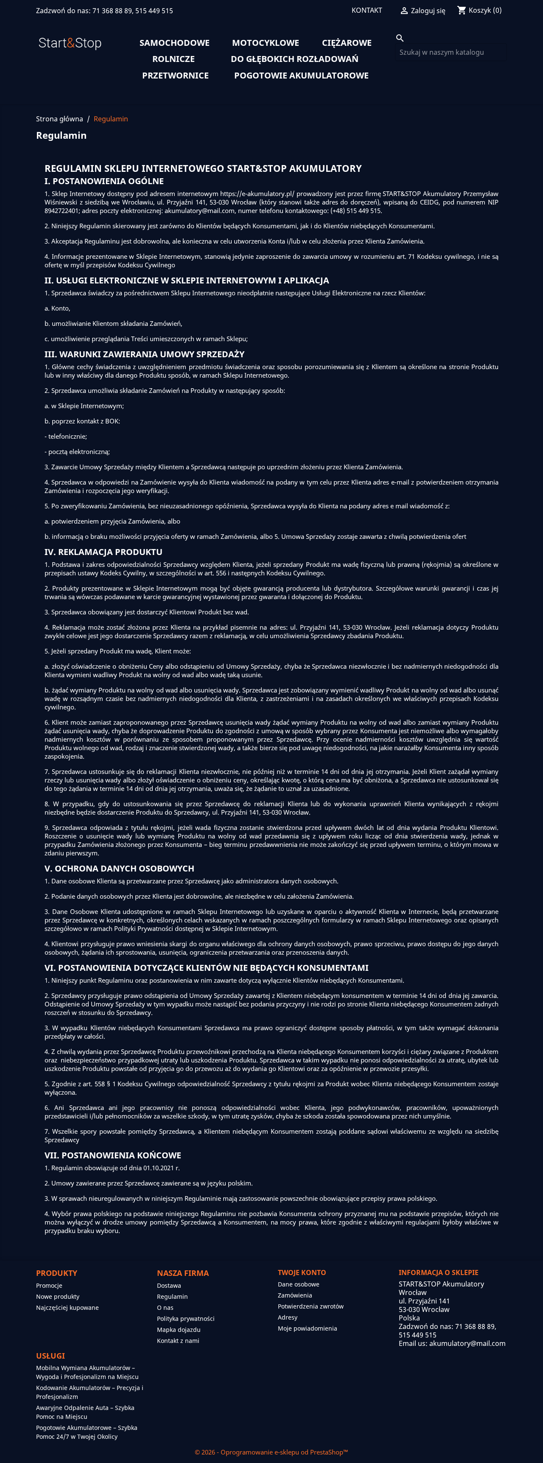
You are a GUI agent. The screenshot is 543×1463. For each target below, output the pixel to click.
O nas (165, 1307)
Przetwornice (175, 75)
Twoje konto (302, 1272)
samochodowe (175, 42)
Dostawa (169, 1285)
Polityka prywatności (186, 1318)
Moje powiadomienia (307, 1328)
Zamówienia (295, 1295)
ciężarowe (347, 42)
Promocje (49, 1285)
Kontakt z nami (178, 1341)
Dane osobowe (298, 1284)
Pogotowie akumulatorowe (301, 75)
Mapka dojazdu (179, 1330)
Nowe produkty (57, 1296)
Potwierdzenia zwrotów (311, 1306)
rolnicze (173, 58)
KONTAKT (367, 10)
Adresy (287, 1317)
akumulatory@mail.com (467, 1343)
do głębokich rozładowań (294, 58)
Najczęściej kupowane (67, 1307)
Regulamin (172, 1296)
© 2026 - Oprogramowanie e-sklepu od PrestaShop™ (271, 1452)
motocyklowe (265, 42)
